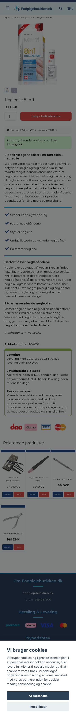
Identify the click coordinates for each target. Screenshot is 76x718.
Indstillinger (38, 706)
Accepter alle (38, 695)
